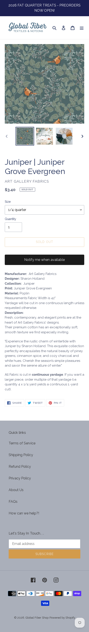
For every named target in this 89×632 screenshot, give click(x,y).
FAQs (13, 502)
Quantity (10, 219)
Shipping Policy (21, 455)
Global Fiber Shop (37, 617)
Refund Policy (20, 466)
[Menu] (81, 27)
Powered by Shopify (62, 617)
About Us (16, 490)
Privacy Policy (20, 478)
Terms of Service (22, 443)
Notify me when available (44, 260)
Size (8, 201)
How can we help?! (24, 513)
